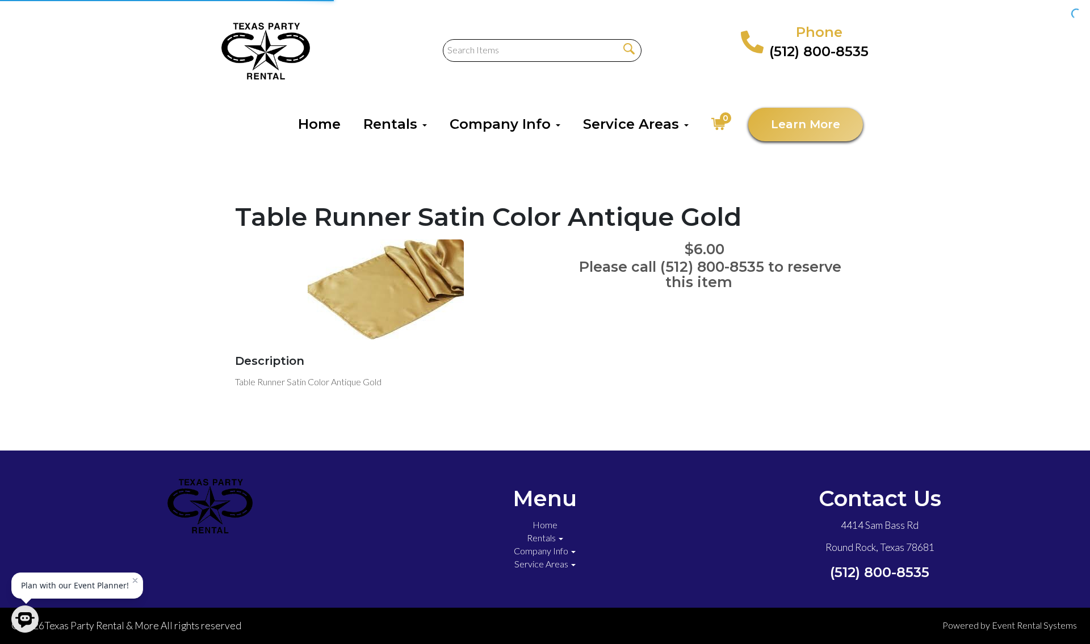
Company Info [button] (502, 124)
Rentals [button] (392, 124)
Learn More (805, 124)
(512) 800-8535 (819, 51)
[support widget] (1056, 617)
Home (319, 124)
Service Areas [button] (633, 124)
